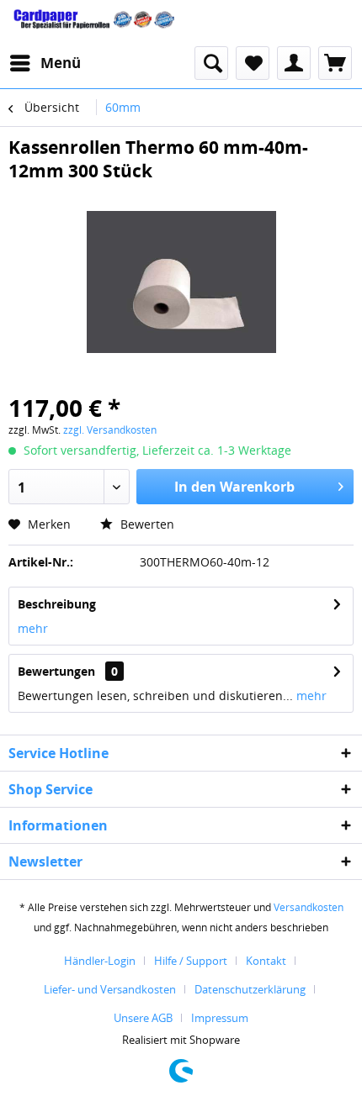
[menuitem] (44, 63)
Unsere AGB (143, 1017)
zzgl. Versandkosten (110, 430)
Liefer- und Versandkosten (110, 989)
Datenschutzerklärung (250, 989)
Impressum (219, 1017)
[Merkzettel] (252, 63)
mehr (33, 628)
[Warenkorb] (335, 63)
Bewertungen (56, 671)
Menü (60, 62)
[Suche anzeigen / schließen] (211, 63)
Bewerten (145, 524)
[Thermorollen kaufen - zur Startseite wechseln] (94, 23)
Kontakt (266, 960)
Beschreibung (57, 604)
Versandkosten (308, 907)
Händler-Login (100, 960)
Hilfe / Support (190, 960)
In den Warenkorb (234, 486)
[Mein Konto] (294, 63)
